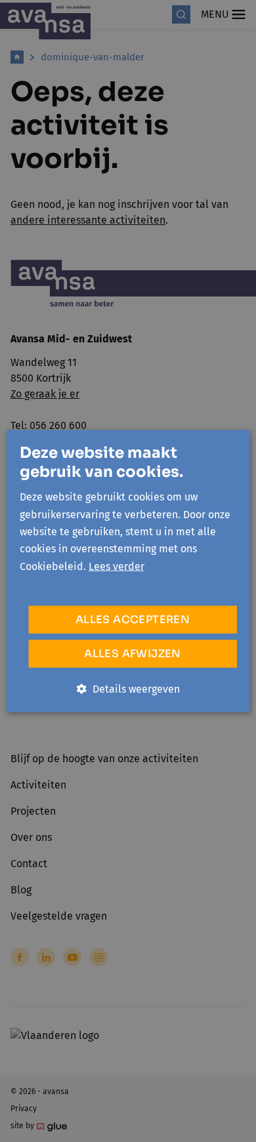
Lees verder (116, 566)
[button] (128, 689)
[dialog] (128, 571)
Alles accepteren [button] (132, 619)
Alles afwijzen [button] (132, 654)
